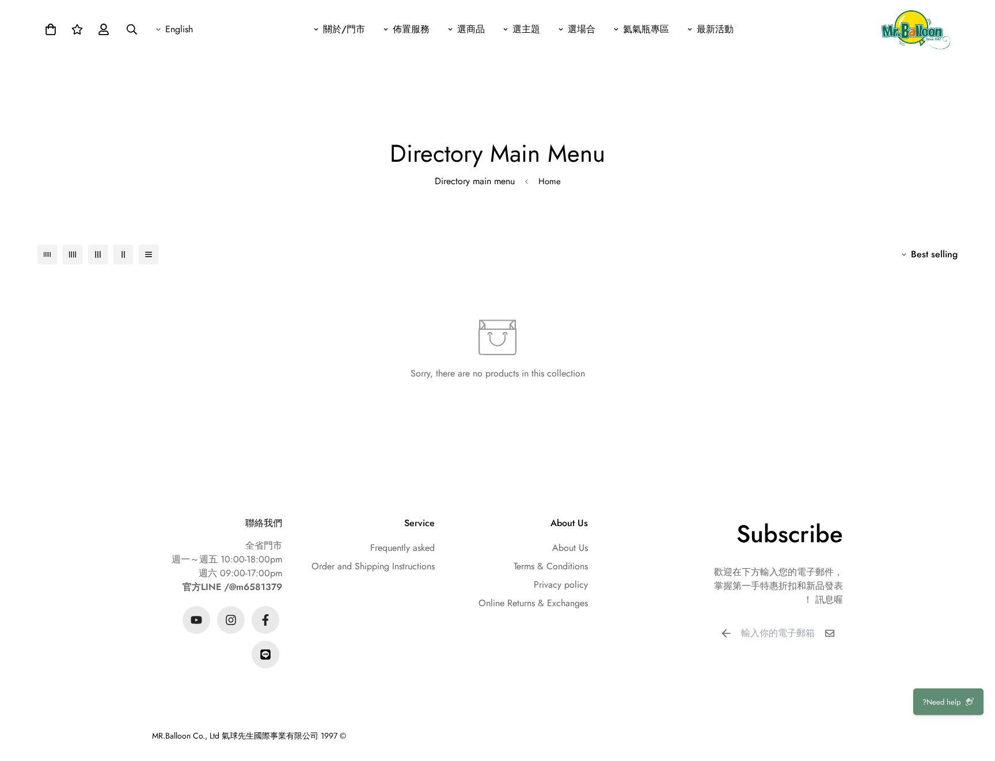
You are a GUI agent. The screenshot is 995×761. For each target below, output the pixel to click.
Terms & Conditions (551, 566)
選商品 (471, 29)
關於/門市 (344, 29)
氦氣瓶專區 (646, 29)
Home (549, 181)
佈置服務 (411, 29)
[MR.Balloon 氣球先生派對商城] (916, 29)
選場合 (581, 29)
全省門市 (263, 545)
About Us (570, 547)
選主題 (526, 29)
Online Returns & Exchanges (533, 603)
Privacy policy (561, 584)
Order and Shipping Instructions (373, 566)
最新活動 (715, 29)
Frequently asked (402, 547)
